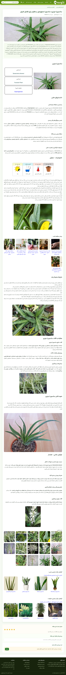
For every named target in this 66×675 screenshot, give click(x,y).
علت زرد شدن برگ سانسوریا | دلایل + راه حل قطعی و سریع (45, 252)
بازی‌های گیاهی (27, 662)
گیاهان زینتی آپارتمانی (51, 7)
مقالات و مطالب (41, 668)
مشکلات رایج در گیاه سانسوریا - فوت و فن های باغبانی (9, 252)
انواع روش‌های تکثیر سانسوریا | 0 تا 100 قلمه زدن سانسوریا (56, 270)
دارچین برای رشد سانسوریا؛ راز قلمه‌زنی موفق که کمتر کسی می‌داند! (57, 252)
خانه (50, 2)
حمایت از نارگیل (26, 666)
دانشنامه (46, 2)
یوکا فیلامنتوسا (25, 618)
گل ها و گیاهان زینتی (60, 7)
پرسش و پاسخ (40, 2)
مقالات (35, 2)
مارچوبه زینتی (10, 618)
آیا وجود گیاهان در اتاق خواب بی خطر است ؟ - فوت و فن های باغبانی (21, 252)
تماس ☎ (22, 2)
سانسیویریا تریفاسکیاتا (55, 591)
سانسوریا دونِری (57, 64)
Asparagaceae (18, 92)
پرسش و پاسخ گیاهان (40, 664)
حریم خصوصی (3, 673)
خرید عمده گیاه (29, 2)
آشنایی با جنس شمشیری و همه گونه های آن (53, 575)
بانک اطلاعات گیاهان (41, 662)
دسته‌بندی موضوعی (41, 666)
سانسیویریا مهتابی (25, 591)
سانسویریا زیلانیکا (40, 591)
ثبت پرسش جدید (26, 664)
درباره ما (11, 673)
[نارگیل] (59, 2)
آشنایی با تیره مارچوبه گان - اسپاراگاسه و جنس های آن (51, 602)
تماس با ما (27, 668)
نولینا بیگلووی (55, 618)
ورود (3, 2)
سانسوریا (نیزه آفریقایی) (10, 591)
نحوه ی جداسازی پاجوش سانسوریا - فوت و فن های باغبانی (33, 252)
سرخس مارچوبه (40, 618)
